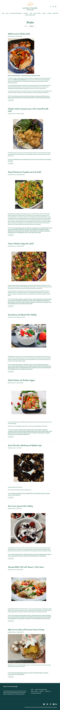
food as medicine (26, 97)
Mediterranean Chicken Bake (19, 33)
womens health (37, 232)
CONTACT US (48, 691)
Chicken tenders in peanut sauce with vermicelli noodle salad (28, 109)
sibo (16, 232)
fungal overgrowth (37, 616)
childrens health (26, 554)
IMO (41, 366)
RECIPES (41, 691)
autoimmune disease (22, 429)
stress (26, 232)
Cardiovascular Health (40, 96)
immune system (18, 230)
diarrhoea (35, 299)
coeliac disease (38, 429)
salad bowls (10, 160)
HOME (32, 689)
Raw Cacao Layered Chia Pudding (20, 506)
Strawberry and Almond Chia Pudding (22, 314)
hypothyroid (10, 230)
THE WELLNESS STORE (36, 693)
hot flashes (41, 229)
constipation (34, 227)
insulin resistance (25, 230)
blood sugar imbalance (30, 96)
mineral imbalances (17, 434)
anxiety (23, 96)
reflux (50, 302)
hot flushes (46, 229)
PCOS (32, 618)
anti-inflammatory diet (17, 96)
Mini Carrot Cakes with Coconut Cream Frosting (26, 629)
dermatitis (20, 431)
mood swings (40, 230)
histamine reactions (27, 432)
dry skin (46, 364)
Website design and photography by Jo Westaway (48, 707)
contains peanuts (25, 159)
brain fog (24, 227)
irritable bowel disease (24, 367)
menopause (34, 230)
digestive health (11, 97)
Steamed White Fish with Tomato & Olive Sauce (26, 567)
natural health (39, 302)
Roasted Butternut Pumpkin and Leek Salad (24, 172)
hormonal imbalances (34, 229)
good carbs (37, 97)
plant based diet (11, 232)
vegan (32, 232)
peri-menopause (47, 159)
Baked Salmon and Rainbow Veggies (21, 380)
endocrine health (18, 97)
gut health (42, 97)
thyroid (29, 232)
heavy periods (36, 366)
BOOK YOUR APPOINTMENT (41, 689)
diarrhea (24, 431)
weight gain (23, 303)
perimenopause (46, 230)
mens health (10, 434)
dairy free (47, 96)
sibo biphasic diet (20, 232)
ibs (14, 230)
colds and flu (28, 227)
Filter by (25, 26)
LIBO (31, 230)
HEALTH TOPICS (34, 691)
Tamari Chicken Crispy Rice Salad (20, 243)
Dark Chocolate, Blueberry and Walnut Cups (25, 445)
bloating (19, 227)
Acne (13, 227)
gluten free (32, 97)
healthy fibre (47, 97)
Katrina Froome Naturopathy (33, 707)
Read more (10, 100)
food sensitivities (15, 229)
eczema (39, 431)
